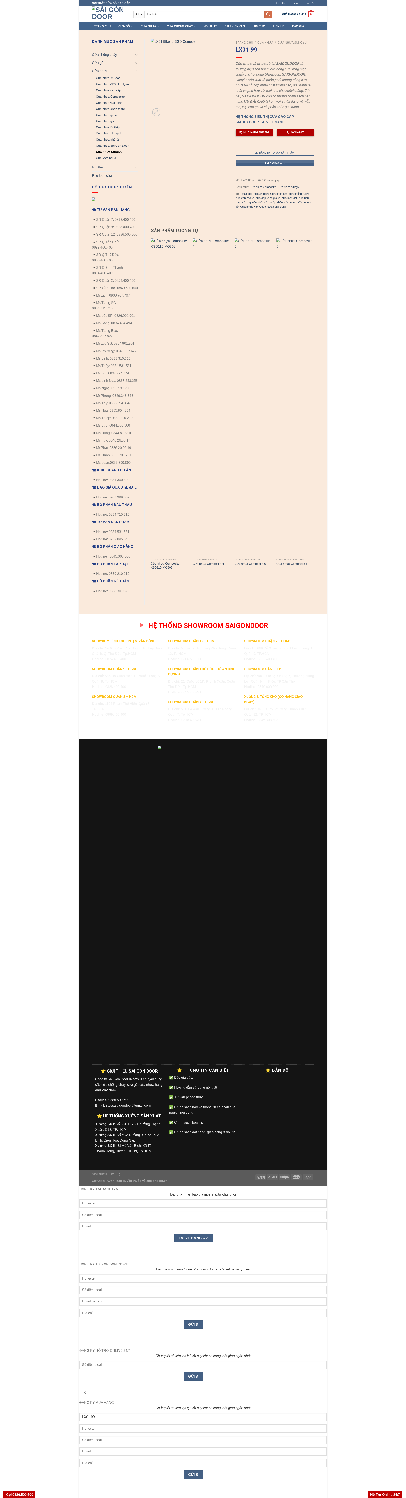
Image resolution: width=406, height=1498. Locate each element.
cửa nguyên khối (252, 202)
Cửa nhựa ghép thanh (111, 108)
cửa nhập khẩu (273, 202)
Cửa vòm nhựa (106, 158)
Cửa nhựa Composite (110, 96)
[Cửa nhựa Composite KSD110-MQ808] (169, 397)
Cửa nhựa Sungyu (109, 151)
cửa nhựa (290, 202)
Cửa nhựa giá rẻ (107, 115)
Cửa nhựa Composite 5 (292, 563)
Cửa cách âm (278, 193)
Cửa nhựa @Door (108, 78)
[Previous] (151, 408)
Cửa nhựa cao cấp (108, 90)
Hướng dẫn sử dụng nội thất (195, 1087)
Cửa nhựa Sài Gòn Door (112, 145)
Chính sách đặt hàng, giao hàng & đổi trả (204, 1132)
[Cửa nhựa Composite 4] (211, 397)
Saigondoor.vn (156, 1180)
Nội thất (210, 26)
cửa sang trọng (276, 206)
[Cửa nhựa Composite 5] (295, 397)
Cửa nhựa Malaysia (109, 133)
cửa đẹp (261, 198)
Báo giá (298, 26)
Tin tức (259, 26)
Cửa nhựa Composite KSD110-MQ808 (165, 565)
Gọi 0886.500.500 (19, 1495)
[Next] (314, 408)
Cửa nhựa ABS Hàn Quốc (113, 84)
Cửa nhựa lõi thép (108, 127)
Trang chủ (102, 26)
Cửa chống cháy (180, 26)
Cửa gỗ (124, 26)
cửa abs (247, 193)
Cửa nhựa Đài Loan (109, 102)
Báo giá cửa (183, 1077)
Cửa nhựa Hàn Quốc (253, 206)
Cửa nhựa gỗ (105, 121)
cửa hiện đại (289, 198)
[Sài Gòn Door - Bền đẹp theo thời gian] (109, 14)
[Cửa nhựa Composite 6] (253, 397)
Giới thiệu (282, 3)
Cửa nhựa (148, 26)
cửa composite (245, 198)
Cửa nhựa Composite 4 (208, 563)
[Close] (83, 1254)
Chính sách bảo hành (189, 1122)
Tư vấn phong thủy (188, 1097)
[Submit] (268, 14)
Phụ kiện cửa (235, 26)
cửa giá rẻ (273, 198)
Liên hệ (297, 3)
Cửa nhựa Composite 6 (250, 563)
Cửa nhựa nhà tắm (108, 139)
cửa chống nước (299, 193)
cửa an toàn (261, 193)
